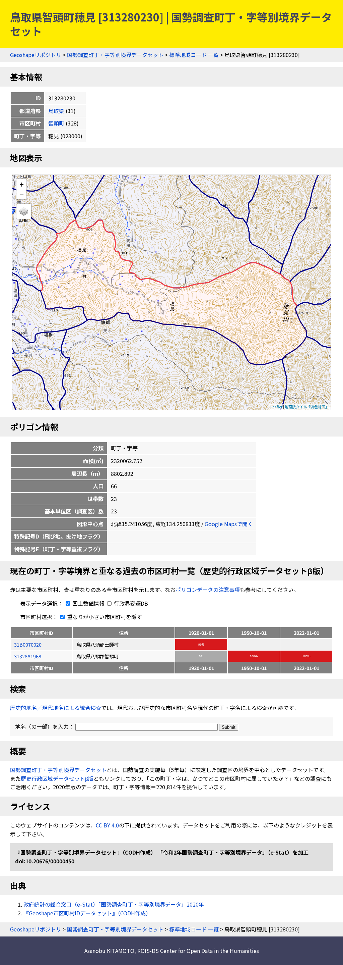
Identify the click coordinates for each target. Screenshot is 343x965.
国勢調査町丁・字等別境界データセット (115, 55)
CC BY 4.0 (107, 825)
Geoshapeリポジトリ (35, 55)
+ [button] (21, 184)
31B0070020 (28, 644)
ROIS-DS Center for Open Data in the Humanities (198, 951)
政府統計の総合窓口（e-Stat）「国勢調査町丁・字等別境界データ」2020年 (113, 904)
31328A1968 (27, 656)
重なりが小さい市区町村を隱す (104, 617)
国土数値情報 (88, 603)
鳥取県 (56, 111)
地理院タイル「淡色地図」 (307, 406)
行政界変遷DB (130, 603)
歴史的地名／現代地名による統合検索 (55, 708)
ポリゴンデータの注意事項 (208, 590)
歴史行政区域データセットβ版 (57, 778)
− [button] (21, 194)
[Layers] (23, 211)
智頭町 (56, 123)
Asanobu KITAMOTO (109, 951)
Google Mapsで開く (229, 524)
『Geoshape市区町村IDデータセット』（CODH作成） (87, 913)
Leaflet (276, 406)
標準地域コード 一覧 (194, 55)
